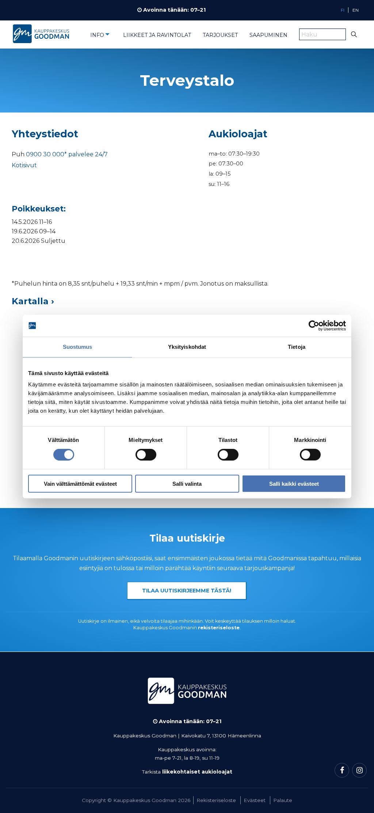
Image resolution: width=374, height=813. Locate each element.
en (355, 10)
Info (97, 35)
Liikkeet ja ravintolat (157, 35)
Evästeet (255, 800)
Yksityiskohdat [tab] (187, 347)
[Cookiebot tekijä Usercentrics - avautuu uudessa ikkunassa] (314, 325)
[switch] (146, 455)
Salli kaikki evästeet (294, 483)
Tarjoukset (220, 35)
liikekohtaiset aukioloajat (197, 772)
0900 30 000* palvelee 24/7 (67, 154)
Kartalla (30, 301)
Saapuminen (268, 35)
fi (342, 10)
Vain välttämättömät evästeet (80, 483)
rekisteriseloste (219, 627)
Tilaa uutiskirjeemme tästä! (186, 590)
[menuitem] (100, 37)
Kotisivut (24, 165)
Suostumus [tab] (77, 347)
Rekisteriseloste (216, 800)
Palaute (282, 800)
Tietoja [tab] (296, 347)
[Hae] (354, 34)
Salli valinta (187, 483)
